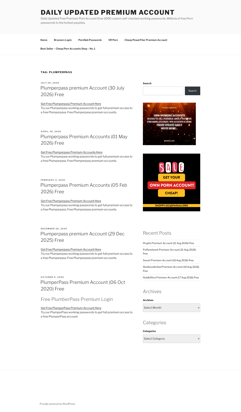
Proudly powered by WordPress (57, 403)
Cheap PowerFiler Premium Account (146, 39)
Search (147, 83)
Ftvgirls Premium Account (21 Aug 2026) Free (168, 243)
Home (43, 39)
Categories (149, 331)
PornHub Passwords (90, 39)
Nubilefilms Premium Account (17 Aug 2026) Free (171, 277)
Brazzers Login (63, 39)
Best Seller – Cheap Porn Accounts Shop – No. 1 (67, 48)
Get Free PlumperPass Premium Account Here (71, 308)
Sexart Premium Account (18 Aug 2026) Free (168, 260)
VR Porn (113, 39)
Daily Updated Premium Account (108, 12)
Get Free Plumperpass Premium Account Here (71, 103)
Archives (148, 300)
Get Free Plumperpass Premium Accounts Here (72, 152)
